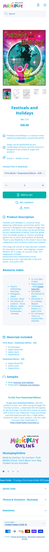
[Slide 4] (18, 471)
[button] (38, 5)
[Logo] (13, 5)
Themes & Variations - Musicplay (23, 536)
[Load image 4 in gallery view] (36, 92)
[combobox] (24, 13)
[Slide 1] (3, 471)
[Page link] (24, 442)
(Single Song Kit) (37, 287)
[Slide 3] (13, 471)
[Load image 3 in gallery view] (26, 94)
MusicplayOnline (14, 453)
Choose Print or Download (15, 166)
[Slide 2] (8, 471)
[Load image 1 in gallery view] (7, 94)
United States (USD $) (16, 524)
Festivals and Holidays (23, 382)
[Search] (5, 13)
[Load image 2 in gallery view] (17, 94)
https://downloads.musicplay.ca (24, 422)
